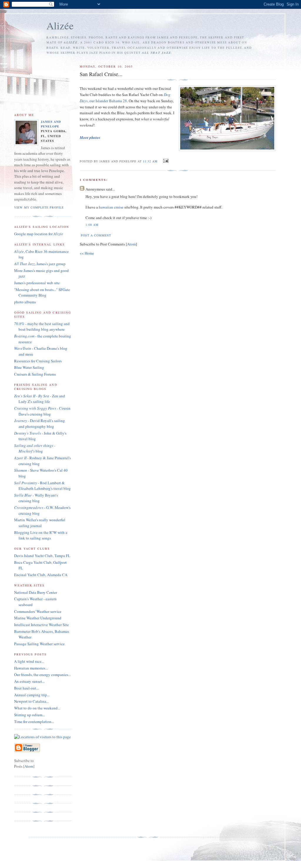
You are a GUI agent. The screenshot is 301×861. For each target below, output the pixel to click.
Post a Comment (96, 235)
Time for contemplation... (34, 721)
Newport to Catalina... (31, 701)
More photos (90, 137)
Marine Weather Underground (37, 617)
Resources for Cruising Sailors (38, 361)
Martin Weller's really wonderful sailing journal (39, 522)
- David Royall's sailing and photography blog (39, 423)
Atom (131, 244)
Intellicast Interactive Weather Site (41, 624)
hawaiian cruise (111, 207)
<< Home (87, 253)
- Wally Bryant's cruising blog (36, 498)
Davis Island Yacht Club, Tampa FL (42, 555)
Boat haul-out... (26, 688)
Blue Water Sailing (29, 367)
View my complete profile (39, 207)
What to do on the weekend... (37, 708)
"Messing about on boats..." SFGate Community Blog (42, 292)
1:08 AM (92, 225)
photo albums (25, 302)
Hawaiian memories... (31, 668)
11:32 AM (151, 161)
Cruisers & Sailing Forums (35, 374)
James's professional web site (37, 282)
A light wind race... (29, 661)
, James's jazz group (40, 263)
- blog (34, 448)
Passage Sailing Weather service (39, 643)
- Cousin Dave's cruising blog (42, 411)
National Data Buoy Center (35, 592)
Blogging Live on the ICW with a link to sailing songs (40, 535)
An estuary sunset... (29, 681)
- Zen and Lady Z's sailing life (39, 398)
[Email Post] (165, 161)
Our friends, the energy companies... (42, 674)
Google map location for (38, 233)
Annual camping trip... (32, 694)
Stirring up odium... (29, 714)
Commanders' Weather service (37, 611)
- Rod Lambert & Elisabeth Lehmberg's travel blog (42, 485)
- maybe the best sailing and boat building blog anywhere (42, 326)
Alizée (60, 25)
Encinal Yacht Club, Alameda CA (40, 574)
